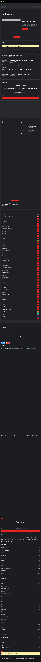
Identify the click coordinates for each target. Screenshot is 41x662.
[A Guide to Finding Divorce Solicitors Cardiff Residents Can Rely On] (24, 135)
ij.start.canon (19, 539)
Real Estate (5, 248)
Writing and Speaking (6, 250)
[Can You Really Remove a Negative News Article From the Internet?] (7, 387)
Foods (4, 316)
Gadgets (4, 275)
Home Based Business (7, 267)
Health (4, 223)
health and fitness (7, 539)
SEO (4, 238)
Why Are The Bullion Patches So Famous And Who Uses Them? (21, 69)
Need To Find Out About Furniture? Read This (28, 22)
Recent (20, 51)
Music (2, 606)
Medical (4, 262)
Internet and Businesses (7, 253)
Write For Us (33, 660)
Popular (7, 51)
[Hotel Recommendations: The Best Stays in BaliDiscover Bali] (7, 439)
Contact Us (38, 660)
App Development (4, 537)
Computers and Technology (8, 216)
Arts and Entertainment (7, 258)
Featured (2, 575)
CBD (4, 282)
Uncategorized (5, 263)
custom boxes (21, 537)
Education (32, 537)
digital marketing (26, 537)
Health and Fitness (6, 226)
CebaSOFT (33, 658)
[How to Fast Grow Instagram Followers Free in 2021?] (5, 66)
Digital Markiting (6, 260)
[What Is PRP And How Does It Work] (5, 57)
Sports (4, 280)
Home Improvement (6, 218)
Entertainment (5, 270)
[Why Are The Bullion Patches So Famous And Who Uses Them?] (5, 71)
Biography (5, 306)
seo (37, 539)
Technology (5, 221)
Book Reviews (5, 299)
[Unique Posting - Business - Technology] (8, 1)
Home (18, 660)
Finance (4, 233)
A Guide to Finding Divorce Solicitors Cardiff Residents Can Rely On (33, 135)
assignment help (10, 537)
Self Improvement (6, 289)
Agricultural (3, 547)
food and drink (5, 257)
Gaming (2, 581)
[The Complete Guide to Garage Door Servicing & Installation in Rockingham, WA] (5, 62)
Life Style (3, 598)
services (4, 219)
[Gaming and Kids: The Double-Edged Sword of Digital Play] (20, 431)
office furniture (29, 539)
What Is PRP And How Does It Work (15, 55)
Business (4, 214)
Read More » (25, 28)
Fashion (4, 224)
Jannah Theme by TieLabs (20, 658)
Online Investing (6, 294)
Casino (4, 245)
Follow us (3, 650)
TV (3, 302)
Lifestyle (4, 231)
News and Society (6, 272)
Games (4, 314)
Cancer (4, 318)
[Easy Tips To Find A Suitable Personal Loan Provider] (5, 76)
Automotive (5, 236)
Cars (4, 292)
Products (4, 255)
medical (24, 539)
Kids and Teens (4, 594)
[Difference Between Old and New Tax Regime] (24, 131)
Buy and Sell (5, 243)
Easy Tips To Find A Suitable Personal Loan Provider (19, 74)
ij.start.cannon (14, 539)
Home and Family (6, 265)
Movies (4, 297)
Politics (4, 304)
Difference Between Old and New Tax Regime (32, 130)
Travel (3, 645)
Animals (4, 287)
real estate (34, 539)
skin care (2, 541)
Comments (33, 51)
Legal (2, 596)
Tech (4, 240)
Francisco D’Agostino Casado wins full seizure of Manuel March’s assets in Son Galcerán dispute (33, 124)
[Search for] (39, 2)
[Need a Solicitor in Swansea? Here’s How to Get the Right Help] (33, 431)
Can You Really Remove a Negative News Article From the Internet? (11, 203)
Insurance (5, 285)
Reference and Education (7, 228)
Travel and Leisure (6, 241)
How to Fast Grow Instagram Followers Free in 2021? (19, 65)
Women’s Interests (6, 284)
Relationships (5, 279)
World (4, 311)
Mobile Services (6, 307)
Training (12, 541)
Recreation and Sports (7, 309)
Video (4, 301)
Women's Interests (6, 277)
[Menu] (1, 2)
